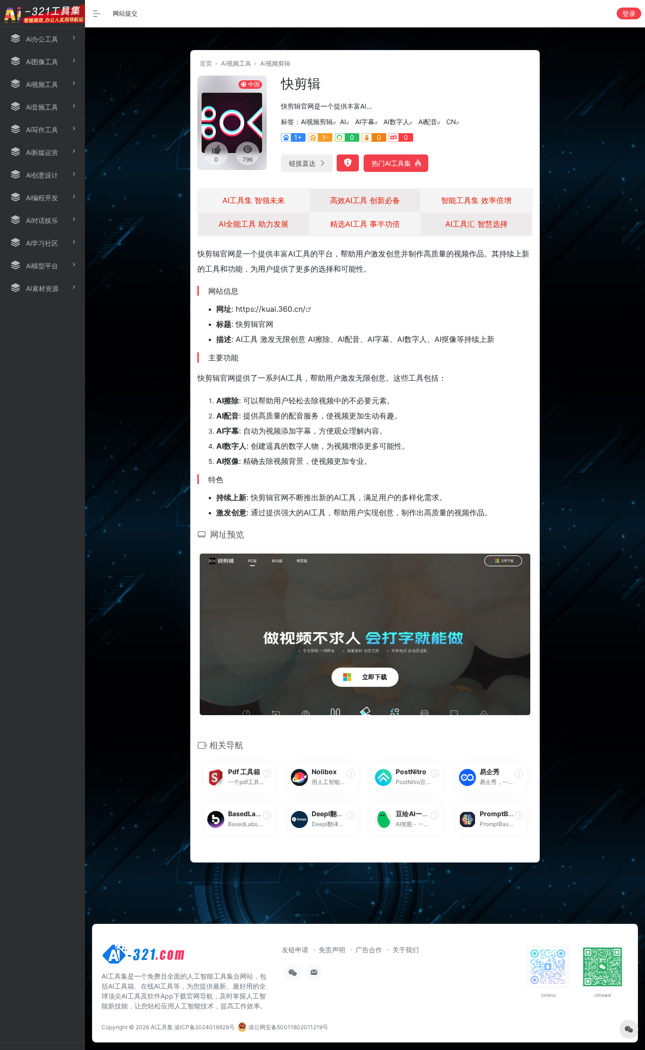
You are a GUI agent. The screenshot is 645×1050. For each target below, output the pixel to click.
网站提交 (125, 13)
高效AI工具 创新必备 (365, 200)
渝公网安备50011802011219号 (287, 1027)
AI (343, 122)
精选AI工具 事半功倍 (365, 224)
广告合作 (369, 950)
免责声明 (332, 950)
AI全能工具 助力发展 (254, 224)
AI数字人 (396, 122)
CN (451, 122)
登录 (629, 13)
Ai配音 (427, 122)
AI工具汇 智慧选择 (476, 224)
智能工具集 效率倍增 (476, 200)
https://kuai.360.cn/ (271, 309)
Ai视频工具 (236, 63)
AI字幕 (364, 122)
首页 (206, 63)
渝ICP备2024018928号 (204, 1027)
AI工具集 (162, 1027)
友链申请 (295, 950)
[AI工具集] (144, 957)
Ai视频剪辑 (275, 63)
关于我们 (405, 950)
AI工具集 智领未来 (253, 200)
